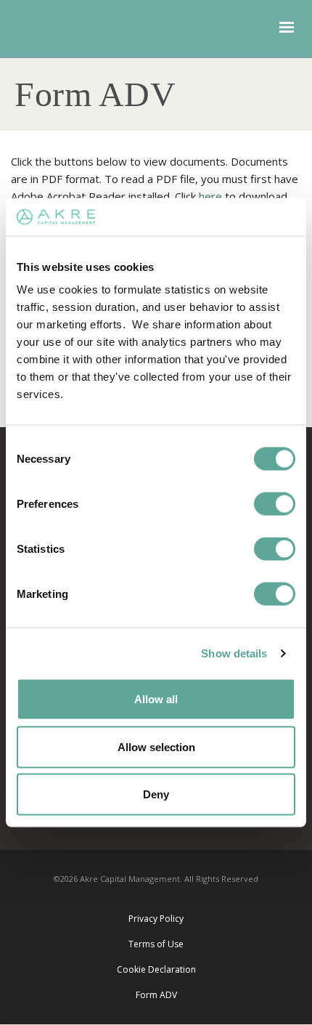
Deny (156, 794)
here (210, 197)
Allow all (156, 699)
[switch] (274, 504)
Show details (234, 653)
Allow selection (156, 746)
